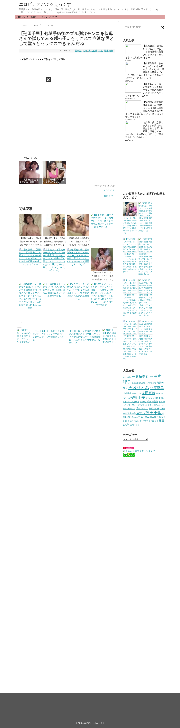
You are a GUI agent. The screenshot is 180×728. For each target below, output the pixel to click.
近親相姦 (108, 50)
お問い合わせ (22, 17)
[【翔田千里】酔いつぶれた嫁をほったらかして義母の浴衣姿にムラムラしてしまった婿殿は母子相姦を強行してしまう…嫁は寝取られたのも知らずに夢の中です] (103, 259)
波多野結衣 (156, 405)
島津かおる (127, 402)
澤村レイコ (142, 408)
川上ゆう (135, 402)
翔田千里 (108, 196)
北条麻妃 (127, 393)
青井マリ (154, 421)
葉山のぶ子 (135, 417)
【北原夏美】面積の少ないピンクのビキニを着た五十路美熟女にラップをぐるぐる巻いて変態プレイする (144, 51)
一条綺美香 (140, 377)
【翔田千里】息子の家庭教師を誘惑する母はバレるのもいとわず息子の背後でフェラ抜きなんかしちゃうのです (130, 225)
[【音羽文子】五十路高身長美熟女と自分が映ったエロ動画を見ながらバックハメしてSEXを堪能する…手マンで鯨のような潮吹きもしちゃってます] (55, 225)
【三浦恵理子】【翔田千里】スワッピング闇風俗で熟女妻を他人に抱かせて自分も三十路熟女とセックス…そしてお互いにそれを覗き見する (130, 305)
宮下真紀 (149, 398)
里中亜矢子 (145, 421)
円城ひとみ (138, 387)
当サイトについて (49, 17)
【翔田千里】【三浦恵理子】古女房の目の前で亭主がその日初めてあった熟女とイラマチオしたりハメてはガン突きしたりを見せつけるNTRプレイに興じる (145, 305)
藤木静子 (154, 417)
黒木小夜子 (135, 425)
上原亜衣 (135, 383)
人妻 (85, 50)
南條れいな (136, 393)
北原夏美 (157, 388)
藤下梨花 (144, 417)
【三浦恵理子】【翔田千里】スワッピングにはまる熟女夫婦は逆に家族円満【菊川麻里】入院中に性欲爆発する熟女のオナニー (130, 263)
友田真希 (148, 393)
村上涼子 (132, 404)
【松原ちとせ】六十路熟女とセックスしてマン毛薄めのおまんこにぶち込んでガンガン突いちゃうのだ (144, 90)
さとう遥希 (127, 377)
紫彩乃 (140, 413)
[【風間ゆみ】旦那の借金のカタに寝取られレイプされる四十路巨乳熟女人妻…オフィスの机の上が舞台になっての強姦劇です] (79, 225)
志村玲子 (143, 402)
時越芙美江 (152, 401)
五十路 (78, 50)
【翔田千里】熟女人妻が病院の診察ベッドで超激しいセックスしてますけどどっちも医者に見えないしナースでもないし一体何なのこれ (145, 345)
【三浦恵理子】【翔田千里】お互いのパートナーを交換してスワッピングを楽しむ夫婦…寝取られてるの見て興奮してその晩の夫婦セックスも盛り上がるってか (130, 347)
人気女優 (92, 50)
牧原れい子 (154, 408)
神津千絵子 (130, 413)
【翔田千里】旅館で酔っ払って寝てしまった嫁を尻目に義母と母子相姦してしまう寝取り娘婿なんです (145, 224)
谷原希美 (126, 421)
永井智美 (147, 405)
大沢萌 (126, 398)
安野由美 (137, 397)
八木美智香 (152, 383)
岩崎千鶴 (158, 397)
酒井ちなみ (134, 421)
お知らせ (35, 17)
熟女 (100, 50)
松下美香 (141, 405)
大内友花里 (160, 393)
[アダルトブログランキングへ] (128, 448)
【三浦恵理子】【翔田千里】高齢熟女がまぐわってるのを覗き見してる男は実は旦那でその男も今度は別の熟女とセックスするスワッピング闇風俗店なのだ (145, 264)
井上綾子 (143, 383)
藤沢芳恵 (161, 417)
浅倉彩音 (131, 408)
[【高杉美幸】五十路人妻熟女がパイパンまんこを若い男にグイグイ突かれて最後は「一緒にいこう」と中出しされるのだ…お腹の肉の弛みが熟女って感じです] (31, 225)
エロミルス (109, 190)
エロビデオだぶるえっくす (45, 4)
